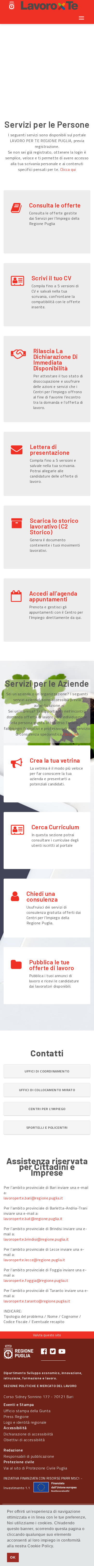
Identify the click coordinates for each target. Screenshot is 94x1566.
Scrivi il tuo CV (52, 278)
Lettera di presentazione (50, 449)
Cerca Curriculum (55, 826)
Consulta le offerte (55, 205)
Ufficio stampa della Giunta (27, 1411)
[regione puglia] (12, 6)
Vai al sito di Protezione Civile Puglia (35, 1468)
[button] (47, 1071)
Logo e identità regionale (25, 1422)
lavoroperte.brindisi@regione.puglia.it (36, 1239)
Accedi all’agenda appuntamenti (53, 596)
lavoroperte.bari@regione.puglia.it (33, 1198)
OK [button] (12, 1557)
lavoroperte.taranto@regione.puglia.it (37, 1301)
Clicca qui (68, 169)
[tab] (47, 1071)
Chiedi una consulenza (42, 896)
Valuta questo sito (47, 1334)
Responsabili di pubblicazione (29, 1456)
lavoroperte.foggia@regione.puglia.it (36, 1280)
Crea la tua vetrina (55, 760)
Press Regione (16, 1416)
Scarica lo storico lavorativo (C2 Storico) (54, 526)
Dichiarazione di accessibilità (28, 1434)
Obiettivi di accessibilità (24, 1440)
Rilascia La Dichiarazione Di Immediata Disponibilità (55, 359)
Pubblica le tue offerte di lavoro (51, 964)
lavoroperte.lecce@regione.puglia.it (34, 1259)
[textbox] (40, 91)
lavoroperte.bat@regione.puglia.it (33, 1218)
